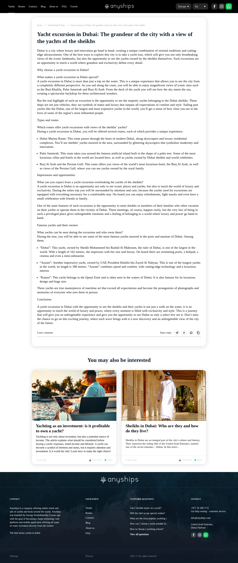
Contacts (33, 6)
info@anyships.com (200, 518)
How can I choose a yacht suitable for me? (151, 523)
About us (53, 6)
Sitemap (14, 556)
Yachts (11, 6)
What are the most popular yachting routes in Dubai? (156, 518)
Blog (43, 6)
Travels (74, 6)
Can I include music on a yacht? (146, 508)
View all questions (139, 534)
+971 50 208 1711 (200, 508)
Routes (21, 6)
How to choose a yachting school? (146, 529)
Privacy (89, 556)
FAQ (64, 6)
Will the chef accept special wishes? (147, 513)
